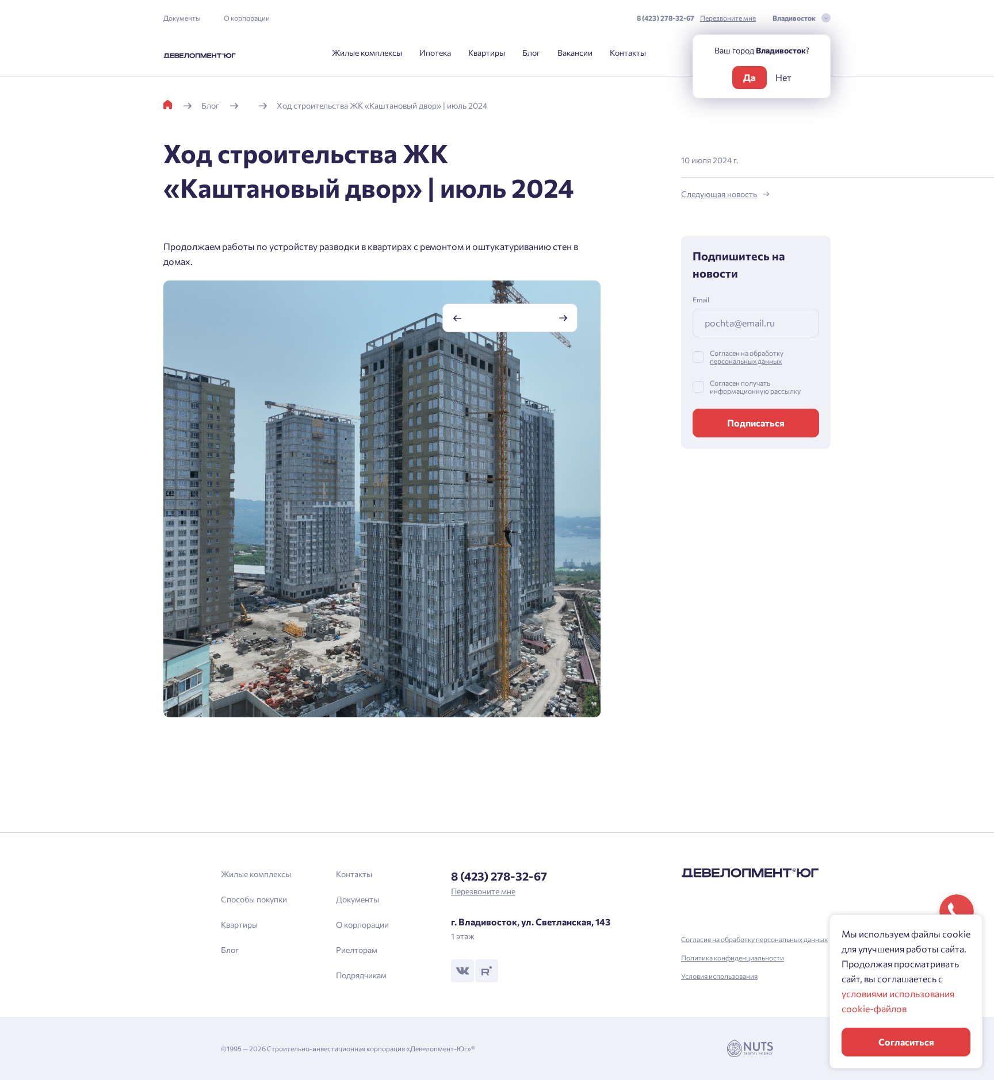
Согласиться (906, 1041)
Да (749, 77)
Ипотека (435, 52)
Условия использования (719, 976)
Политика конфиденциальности (732, 958)
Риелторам (356, 950)
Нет (783, 77)
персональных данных (746, 361)
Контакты (628, 52)
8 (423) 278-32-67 (665, 18)
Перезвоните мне (728, 18)
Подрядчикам (361, 975)
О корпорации (247, 18)
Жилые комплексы (367, 52)
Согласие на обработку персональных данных (754, 939)
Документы (182, 18)
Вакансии (574, 52)
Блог (531, 52)
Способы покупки (254, 899)
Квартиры (486, 52)
